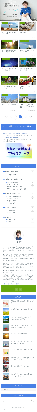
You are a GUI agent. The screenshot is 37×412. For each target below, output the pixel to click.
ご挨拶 (20, 221)
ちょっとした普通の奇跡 (19, 333)
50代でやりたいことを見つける (20, 189)
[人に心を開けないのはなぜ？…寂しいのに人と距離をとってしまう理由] (6, 327)
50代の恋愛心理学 (20, 182)
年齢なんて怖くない (20, 184)
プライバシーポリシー (17, 407)
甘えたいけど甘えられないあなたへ (22, 349)
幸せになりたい (20, 201)
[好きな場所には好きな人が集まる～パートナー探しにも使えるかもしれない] (6, 376)
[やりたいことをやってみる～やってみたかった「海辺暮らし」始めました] (6, 344)
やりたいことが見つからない (20, 366)
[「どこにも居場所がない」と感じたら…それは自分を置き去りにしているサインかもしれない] (6, 319)
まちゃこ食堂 (20, 213)
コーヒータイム (20, 210)
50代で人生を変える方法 (20, 186)
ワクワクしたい (20, 203)
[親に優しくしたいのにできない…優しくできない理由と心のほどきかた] (6, 360)
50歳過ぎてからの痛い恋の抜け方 (22, 309)
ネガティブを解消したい (20, 196)
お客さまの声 (20, 219)
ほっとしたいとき (19, 207)
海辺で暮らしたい (20, 198)
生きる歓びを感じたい (19, 193)
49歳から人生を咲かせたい (19, 179)
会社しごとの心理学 (19, 171)
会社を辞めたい (20, 175)
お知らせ (19, 217)
